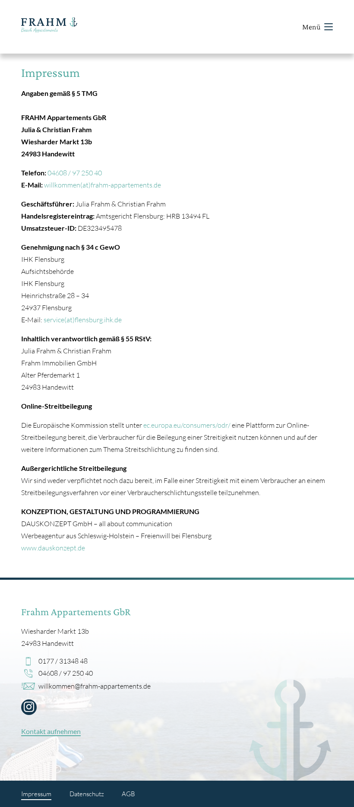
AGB (128, 793)
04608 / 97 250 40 (74, 172)
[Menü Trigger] (328, 26)
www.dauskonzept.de (53, 547)
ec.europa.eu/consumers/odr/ (187, 425)
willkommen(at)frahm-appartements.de (102, 185)
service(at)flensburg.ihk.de (83, 319)
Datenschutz (87, 793)
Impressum (36, 793)
